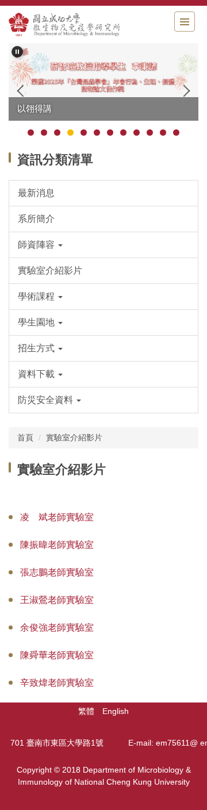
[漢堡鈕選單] (184, 21)
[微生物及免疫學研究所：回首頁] (72, 24)
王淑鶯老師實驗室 (57, 600)
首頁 (25, 437)
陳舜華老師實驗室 (57, 655)
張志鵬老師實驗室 (57, 572)
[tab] (30, 132)
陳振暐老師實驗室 (57, 545)
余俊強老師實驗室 (57, 627)
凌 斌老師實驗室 (57, 517)
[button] (17, 51)
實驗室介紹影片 (74, 437)
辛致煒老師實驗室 (57, 683)
